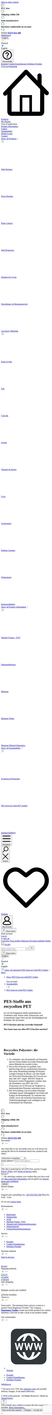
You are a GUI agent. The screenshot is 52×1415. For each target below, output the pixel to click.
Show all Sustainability (11, 748)
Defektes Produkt (34, 64)
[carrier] (5, 1277)
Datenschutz (11, 1217)
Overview (5, 941)
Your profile (15, 941)
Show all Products (9, 139)
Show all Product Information (14, 607)
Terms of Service (24, 1171)
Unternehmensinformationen (18, 1229)
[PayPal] (5, 1264)
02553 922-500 (14, 33)
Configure (27, 1410)
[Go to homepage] (9, 66)
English (4, 48)
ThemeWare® (7, 1398)
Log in (4, 936)
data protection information (15, 1179)
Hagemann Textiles (9, 1310)
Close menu (10, 931)
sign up (6, 938)
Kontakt (4, 64)
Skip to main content (9, 2)
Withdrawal (6, 35)
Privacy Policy (7, 1171)
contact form (15, 1202)
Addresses (25, 941)
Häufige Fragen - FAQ (16, 1222)
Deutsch (4, 43)
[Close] (2, 1413)
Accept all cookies (41, 1410)
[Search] (27, 949)
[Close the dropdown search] (31, 948)
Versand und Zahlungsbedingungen (21, 1224)
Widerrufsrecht (12, 1226)
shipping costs (30, 1389)
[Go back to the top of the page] (3, 1402)
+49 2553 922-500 (33, 1195)
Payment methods (37, 941)
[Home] (26, 93)
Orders (48, 941)
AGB (8, 1219)
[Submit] (2, 1163)
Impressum (11, 1214)
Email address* (7, 1161)
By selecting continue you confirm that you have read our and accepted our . (25, 1178)
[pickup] (5, 1279)
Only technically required (11, 1410)
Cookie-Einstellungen (17, 64)
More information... (17, 1407)
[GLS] (4, 1275)
